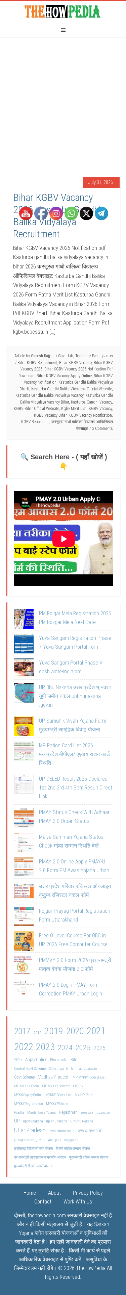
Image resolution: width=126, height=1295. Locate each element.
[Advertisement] (63, 103)
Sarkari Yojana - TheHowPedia (63, 11)
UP (17, 1121)
